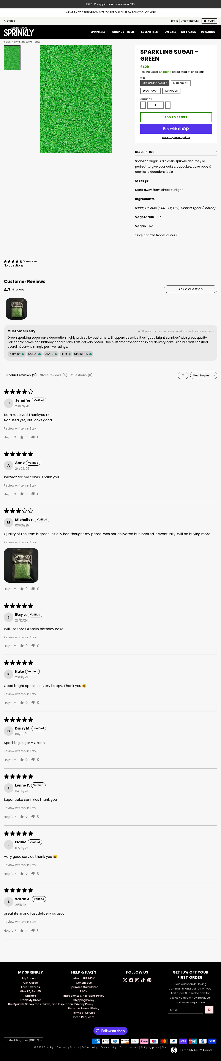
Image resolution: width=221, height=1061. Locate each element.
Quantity (146, 99)
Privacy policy (108, 1047)
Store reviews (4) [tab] (53, 375)
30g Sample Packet (155, 83)
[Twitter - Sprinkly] (125, 980)
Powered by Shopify (68, 1047)
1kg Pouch (171, 90)
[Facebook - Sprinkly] (131, 980)
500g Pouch (150, 90)
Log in (174, 20)
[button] (13, 261)
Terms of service (129, 1047)
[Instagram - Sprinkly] (137, 980)
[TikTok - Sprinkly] (143, 980)
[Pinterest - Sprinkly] (149, 980)
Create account (190, 20)
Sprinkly (48, 1047)
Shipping (165, 72)
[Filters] (183, 375)
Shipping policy (150, 1047)
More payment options (176, 137)
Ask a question (190, 289)
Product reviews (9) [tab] (21, 375)
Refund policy (90, 1047)
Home (7, 41)
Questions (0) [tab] (82, 375)
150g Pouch (180, 83)
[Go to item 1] (16, 309)
